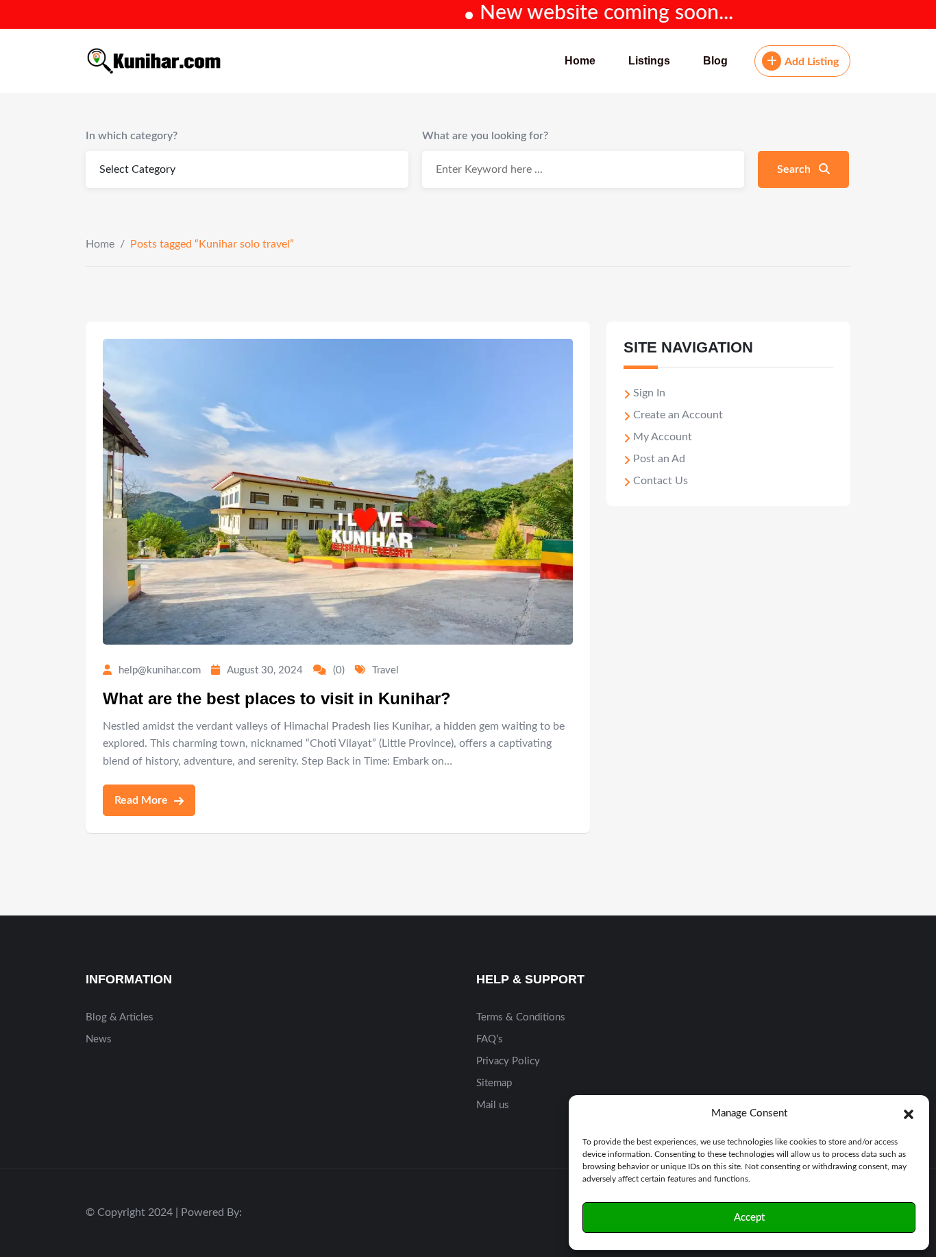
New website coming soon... (584, 13)
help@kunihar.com (160, 670)
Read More (142, 800)
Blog (715, 61)
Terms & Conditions (520, 1017)
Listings (649, 61)
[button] (908, 1114)
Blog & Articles (119, 1017)
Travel (385, 670)
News (99, 1039)
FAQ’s (489, 1039)
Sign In (649, 392)
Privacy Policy (508, 1061)
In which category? (131, 135)
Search (795, 169)
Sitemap (494, 1083)
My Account (662, 436)
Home (580, 61)
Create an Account (678, 414)
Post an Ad (659, 458)
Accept (749, 1217)
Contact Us (660, 480)
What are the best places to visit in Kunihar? (277, 698)
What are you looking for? (485, 135)
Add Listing (812, 61)
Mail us (492, 1105)
